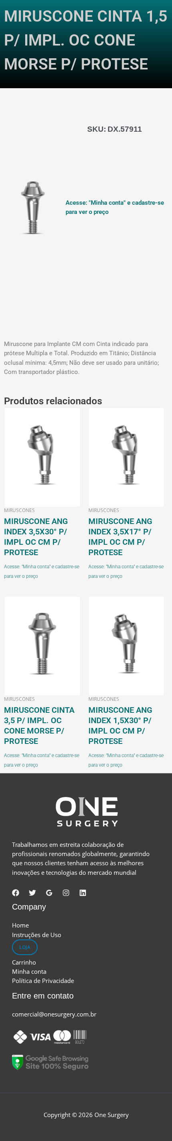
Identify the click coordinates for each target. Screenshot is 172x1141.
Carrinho (24, 962)
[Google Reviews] (49, 892)
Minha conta (29, 971)
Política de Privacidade (43, 981)
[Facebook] (15, 892)
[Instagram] (66, 892)
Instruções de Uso (36, 935)
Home (20, 925)
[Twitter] (32, 892)
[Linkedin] (82, 892)
